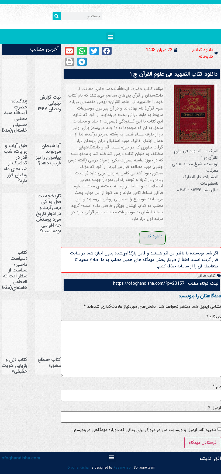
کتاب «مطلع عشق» (49, 362)
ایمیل (214, 408)
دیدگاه (213, 317)
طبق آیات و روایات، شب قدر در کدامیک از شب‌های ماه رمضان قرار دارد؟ (15, 163)
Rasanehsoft (123, 467)
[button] (110, 36)
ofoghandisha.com (21, 458)
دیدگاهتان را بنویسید (199, 296)
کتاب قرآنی (206, 275)
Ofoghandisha (78, 467)
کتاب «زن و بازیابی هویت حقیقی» (14, 365)
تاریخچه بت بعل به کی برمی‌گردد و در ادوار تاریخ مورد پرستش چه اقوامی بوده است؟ (48, 213)
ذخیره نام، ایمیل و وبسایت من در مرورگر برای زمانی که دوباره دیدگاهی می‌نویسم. (144, 430)
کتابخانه (206, 56)
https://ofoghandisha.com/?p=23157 (148, 283)
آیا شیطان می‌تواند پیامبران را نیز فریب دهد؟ (48, 154)
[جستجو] (57, 16)
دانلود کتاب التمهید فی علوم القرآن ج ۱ (173, 73)
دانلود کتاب (203, 50)
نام (217, 386)
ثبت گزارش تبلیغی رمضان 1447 (49, 103)
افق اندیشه (210, 458)
